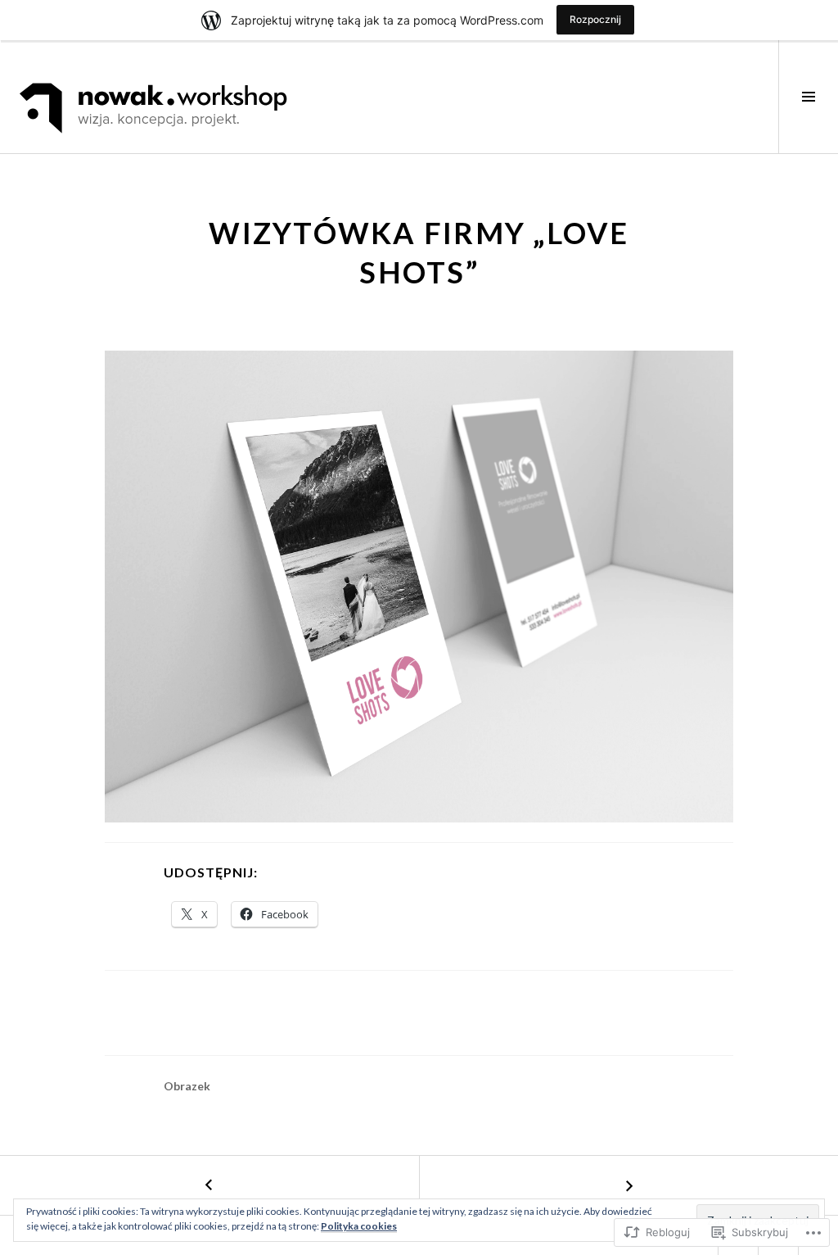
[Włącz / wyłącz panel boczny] (808, 96)
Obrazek (187, 1086)
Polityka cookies (359, 1226)
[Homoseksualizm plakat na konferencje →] (628, 1185)
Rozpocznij (595, 19)
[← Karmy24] (209, 1185)
